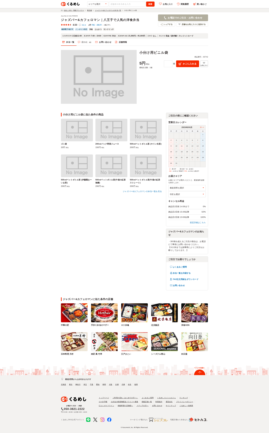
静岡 (104, 384)
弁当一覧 (70, 42)
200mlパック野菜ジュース (107, 144)
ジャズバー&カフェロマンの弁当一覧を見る (142, 191)
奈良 (129, 384)
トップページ (104, 398)
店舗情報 (123, 42)
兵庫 (123, 384)
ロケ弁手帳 (103, 402)
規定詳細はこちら (198, 222)
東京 (70, 384)
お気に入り (168, 4)
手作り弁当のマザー (100, 325)
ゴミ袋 (64, 144)
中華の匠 (65, 325)
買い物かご (202, 4)
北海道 (63, 384)
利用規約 (158, 402)
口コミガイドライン (106, 406)
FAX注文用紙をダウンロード (186, 279)
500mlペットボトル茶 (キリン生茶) (146, 144)
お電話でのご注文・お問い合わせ (185, 18)
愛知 (97, 384)
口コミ (86, 42)
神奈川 (78, 384)
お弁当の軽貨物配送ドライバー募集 (124, 402)
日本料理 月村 (67, 354)
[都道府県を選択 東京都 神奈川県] (187, 188)
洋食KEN (185, 325)
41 (84, 25)
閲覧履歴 (185, 4)
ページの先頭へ (199, 368)
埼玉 (85, 384)
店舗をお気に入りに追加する (194, 24)
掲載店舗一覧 (147, 402)
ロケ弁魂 (125, 325)
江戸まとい (126, 354)
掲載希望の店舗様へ (125, 406)
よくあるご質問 (180, 267)
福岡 (136, 384)
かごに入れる (190, 64)
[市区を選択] (187, 194)
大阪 (110, 384)
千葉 (91, 384)
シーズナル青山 (158, 354)
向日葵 (184, 354)
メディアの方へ (142, 406)
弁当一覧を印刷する (182, 273)
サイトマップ (171, 406)
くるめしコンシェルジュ (166, 398)
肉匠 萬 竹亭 (96, 354)
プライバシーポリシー (184, 402)
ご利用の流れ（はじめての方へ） (125, 398)
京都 (117, 384)
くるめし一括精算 (186, 406)
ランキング (183, 398)
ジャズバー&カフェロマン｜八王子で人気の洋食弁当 (100, 20)
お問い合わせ (105, 42)
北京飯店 (155, 325)
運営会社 (169, 402)
